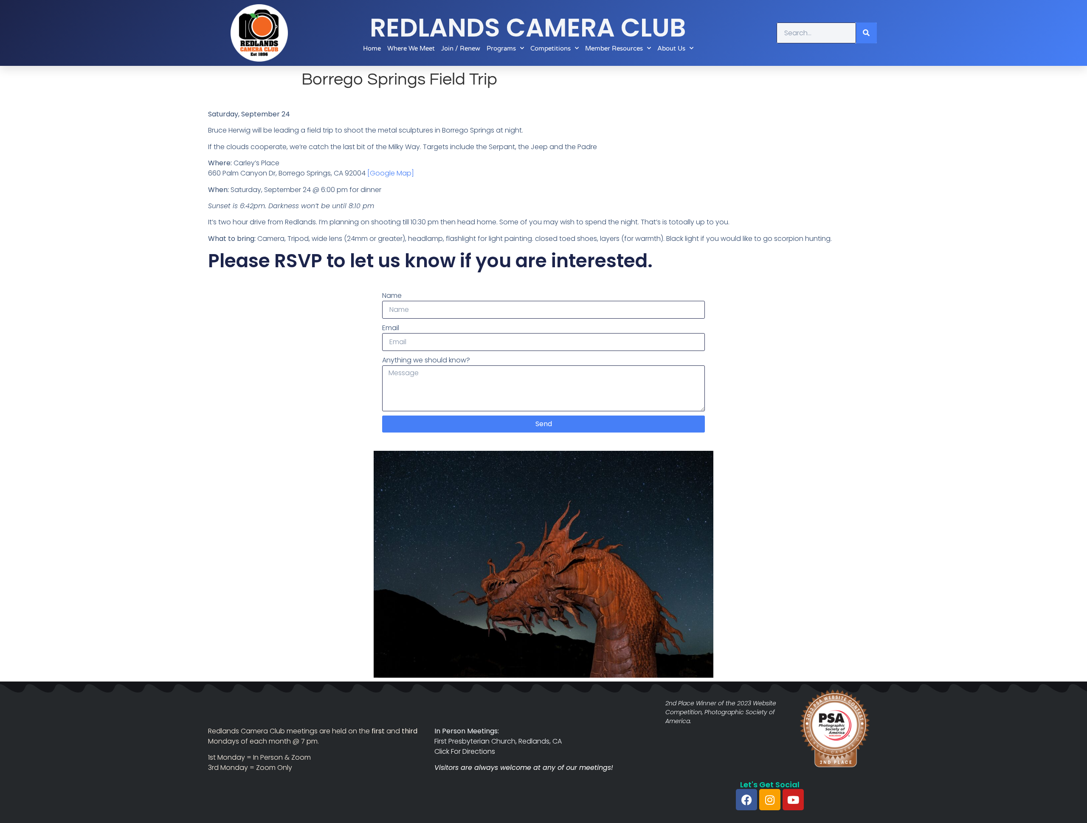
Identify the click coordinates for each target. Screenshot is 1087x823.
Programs (501, 48)
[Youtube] (793, 799)
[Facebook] (746, 799)
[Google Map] (390, 173)
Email (390, 328)
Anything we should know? (426, 360)
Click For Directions (464, 751)
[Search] (866, 33)
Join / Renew (460, 48)
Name (392, 295)
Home (372, 48)
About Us (671, 48)
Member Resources (614, 48)
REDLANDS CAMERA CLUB (528, 27)
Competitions (550, 48)
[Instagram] (769, 799)
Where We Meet (411, 48)
